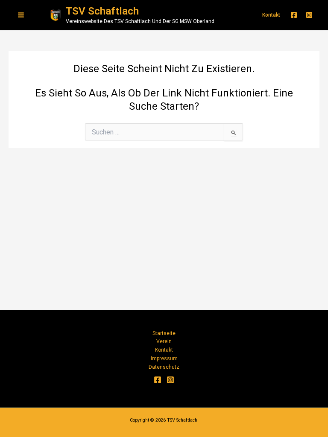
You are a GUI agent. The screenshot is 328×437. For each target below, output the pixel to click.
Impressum (164, 358)
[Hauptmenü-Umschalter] (21, 15)
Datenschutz (164, 367)
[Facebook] (294, 15)
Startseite (164, 333)
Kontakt (164, 350)
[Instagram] (309, 15)
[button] (271, 14)
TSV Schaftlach (102, 11)
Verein (164, 341)
